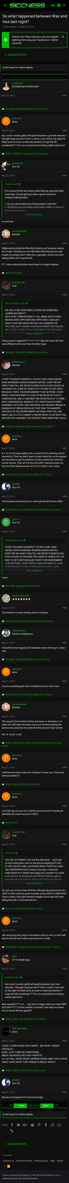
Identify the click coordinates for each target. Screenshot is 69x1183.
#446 (64, 374)
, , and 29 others (22, 784)
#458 (64, 968)
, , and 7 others (32, 947)
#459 (64, 1041)
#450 (64, 608)
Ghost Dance (19, 630)
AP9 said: (10, 853)
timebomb (17, 163)
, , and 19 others (28, 694)
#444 (64, 243)
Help (52, 1160)
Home (60, 1160)
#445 (64, 294)
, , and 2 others (25, 1019)
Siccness (7, 1155)
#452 (64, 681)
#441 (64, 95)
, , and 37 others (27, 109)
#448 (64, 496)
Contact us (8, 1160)
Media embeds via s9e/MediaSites (20, 1178)
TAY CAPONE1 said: (15, 303)
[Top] (4, 1166)
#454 (64, 767)
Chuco (15, 519)
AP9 (14, 956)
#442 (64, 130)
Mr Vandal (10, 26)
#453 (64, 716)
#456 (64, 844)
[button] (5, 5)
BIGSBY (16, 484)
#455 (64, 806)
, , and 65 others (27, 659)
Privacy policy (41, 1160)
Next (45, 1105)
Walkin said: (11, 184)
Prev (21, 1105)
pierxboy (16, 118)
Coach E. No (18, 282)
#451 (64, 643)
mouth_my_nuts (20, 595)
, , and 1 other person (26, 154)
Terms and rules (24, 1160)
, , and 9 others (26, 352)
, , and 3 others (33, 510)
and (13, 273)
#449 (64, 531)
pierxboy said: (12, 977)
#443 (64, 175)
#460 (64, 1092)
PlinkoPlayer (18, 362)
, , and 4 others (29, 621)
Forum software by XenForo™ (31, 1175)
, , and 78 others (29, 426)
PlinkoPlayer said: (14, 540)
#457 (64, 930)
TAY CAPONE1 (19, 1028)
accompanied (19, 231)
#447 (64, 448)
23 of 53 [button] (34, 1105)
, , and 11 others (28, 474)
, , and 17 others (24, 908)
